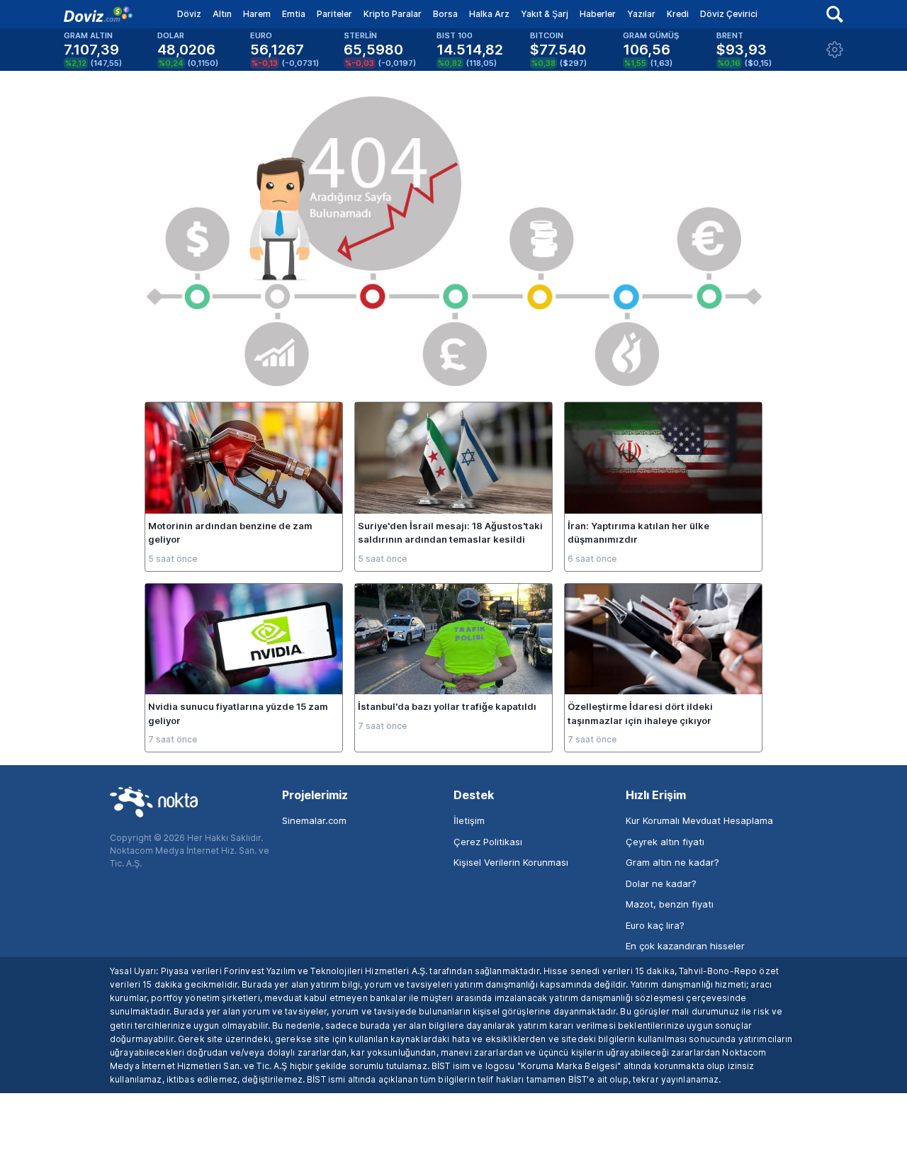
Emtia (293, 14)
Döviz (189, 14)
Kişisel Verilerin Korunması (511, 862)
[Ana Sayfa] (98, 14)
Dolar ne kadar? (661, 883)
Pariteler (334, 14)
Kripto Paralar (393, 14)
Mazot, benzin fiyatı (670, 904)
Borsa (445, 14)
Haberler (598, 14)
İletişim (469, 820)
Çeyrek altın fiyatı (665, 841)
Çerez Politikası (488, 841)
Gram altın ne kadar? (672, 862)
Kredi (678, 14)
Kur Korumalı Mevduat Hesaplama (699, 820)
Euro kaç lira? (655, 925)
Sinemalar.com (314, 820)
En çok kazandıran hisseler (685, 945)
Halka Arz (489, 14)
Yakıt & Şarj (544, 14)
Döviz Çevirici (728, 14)
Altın (222, 14)
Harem (257, 14)
